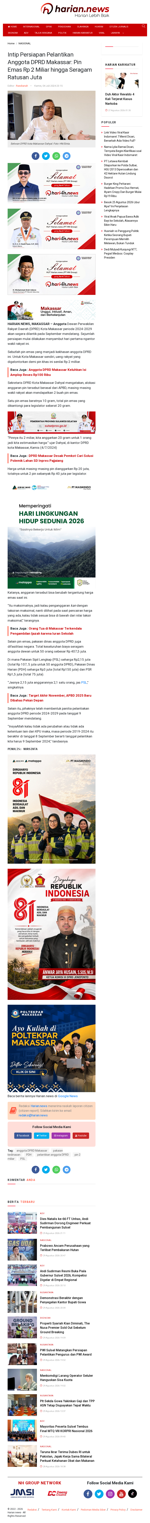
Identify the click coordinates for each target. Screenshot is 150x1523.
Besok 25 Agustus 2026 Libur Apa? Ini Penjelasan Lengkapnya (122, 206)
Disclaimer (136, 1509)
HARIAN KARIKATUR (83, 33)
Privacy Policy (118, 1509)
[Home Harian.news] (75, 9)
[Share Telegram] (67, 156)
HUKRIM (99, 26)
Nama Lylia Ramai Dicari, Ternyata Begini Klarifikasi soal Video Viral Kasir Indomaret (122, 151)
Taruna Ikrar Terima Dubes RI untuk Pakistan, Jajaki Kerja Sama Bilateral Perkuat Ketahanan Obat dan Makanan (67, 1456)
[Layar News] (22, 1493)
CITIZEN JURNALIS (118, 26)
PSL (83, 682)
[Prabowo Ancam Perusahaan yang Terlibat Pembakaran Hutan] (22, 1249)
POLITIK (62, 33)
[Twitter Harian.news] (99, 1494)
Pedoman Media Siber (93, 1509)
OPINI (49, 26)
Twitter (43, 1135)
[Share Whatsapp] (56, 156)
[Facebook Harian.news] (88, 1494)
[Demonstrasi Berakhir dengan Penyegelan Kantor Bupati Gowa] (22, 1301)
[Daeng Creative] (57, 1493)
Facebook (23, 1135)
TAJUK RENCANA (43, 33)
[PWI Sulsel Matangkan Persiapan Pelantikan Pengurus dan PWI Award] (22, 1354)
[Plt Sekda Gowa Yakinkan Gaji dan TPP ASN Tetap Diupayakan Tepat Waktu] (22, 1405)
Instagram (62, 1135)
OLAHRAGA (82, 26)
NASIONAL (46, 1240)
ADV (26, 33)
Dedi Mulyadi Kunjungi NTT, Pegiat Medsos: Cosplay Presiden (120, 253)
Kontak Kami (69, 1509)
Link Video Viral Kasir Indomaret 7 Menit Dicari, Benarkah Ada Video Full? (119, 136)
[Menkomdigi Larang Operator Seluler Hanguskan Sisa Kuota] (22, 1379)
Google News (68, 1096)
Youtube (82, 1135)
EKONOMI (13, 33)
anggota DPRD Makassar (32, 1150)
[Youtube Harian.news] (121, 1494)
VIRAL (102, 33)
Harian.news (39, 1106)
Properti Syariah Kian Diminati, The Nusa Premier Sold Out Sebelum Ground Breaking (65, 1328)
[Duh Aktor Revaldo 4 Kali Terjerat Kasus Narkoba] (121, 81)
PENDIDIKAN (64, 26)
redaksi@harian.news (33, 1115)
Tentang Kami (49, 1509)
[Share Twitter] (46, 156)
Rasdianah (22, 85)
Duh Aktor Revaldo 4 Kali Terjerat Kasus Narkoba (119, 98)
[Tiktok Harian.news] (132, 1493)
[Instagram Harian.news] (110, 1494)
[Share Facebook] (36, 156)
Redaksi (32, 1509)
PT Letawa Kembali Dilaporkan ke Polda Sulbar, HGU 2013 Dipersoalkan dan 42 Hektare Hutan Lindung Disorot (121, 169)
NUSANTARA (47, 1292)
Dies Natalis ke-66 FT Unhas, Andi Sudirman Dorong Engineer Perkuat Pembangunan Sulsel (65, 1223)
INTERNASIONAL (31, 26)
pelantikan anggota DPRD (53, 1154)
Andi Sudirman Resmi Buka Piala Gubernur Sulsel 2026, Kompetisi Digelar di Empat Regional (63, 1275)
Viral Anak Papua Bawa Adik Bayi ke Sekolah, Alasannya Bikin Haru (121, 220)
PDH (28, 1154)
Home (13, 26)
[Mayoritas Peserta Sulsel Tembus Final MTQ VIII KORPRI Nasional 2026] (22, 1430)
